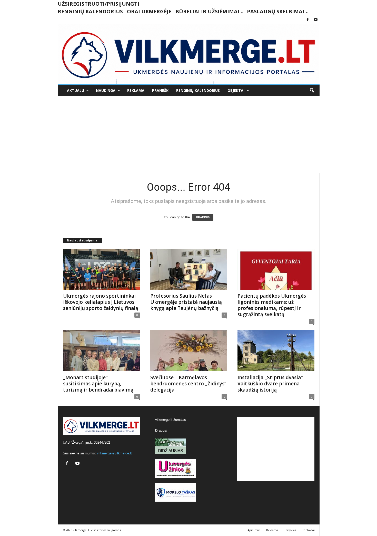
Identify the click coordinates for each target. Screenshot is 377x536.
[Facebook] (308, 20)
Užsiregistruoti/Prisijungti (98, 3)
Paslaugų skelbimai (275, 11)
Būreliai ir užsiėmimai (207, 11)
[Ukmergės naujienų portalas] (189, 54)
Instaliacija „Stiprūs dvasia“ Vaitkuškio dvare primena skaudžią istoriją (270, 383)
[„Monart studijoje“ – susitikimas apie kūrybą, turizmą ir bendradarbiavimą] (101, 350)
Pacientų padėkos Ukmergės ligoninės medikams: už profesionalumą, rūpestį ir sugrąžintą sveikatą (271, 305)
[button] (312, 90)
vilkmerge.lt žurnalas (170, 420)
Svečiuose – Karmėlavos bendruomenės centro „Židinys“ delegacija (188, 383)
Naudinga (105, 90)
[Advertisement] (189, 135)
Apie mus (253, 530)
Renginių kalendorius (90, 11)
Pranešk (160, 90)
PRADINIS (203, 217)
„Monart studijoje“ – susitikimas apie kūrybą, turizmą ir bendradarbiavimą (98, 383)
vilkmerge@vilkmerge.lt (114, 453)
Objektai (235, 90)
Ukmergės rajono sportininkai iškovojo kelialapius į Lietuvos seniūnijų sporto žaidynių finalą (100, 302)
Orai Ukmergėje (149, 11)
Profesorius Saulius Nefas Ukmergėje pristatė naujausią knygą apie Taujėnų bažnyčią (186, 302)
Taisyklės (290, 530)
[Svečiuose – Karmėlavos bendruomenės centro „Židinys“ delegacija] (188, 350)
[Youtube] (316, 20)
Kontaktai (308, 530)
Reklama (135, 90)
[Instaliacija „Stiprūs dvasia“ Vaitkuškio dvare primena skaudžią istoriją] (275, 350)
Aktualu (75, 90)
